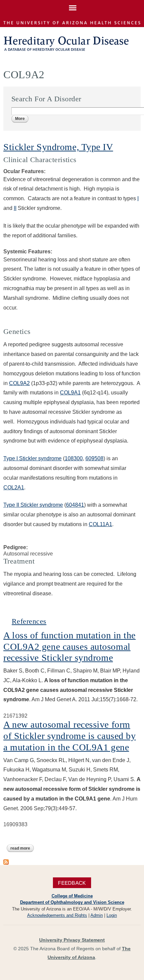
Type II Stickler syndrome (33, 505)
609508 (94, 458)
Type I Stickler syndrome (32, 458)
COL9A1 (70, 392)
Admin (96, 915)
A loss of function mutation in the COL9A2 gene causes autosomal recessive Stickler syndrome (69, 646)
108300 (74, 458)
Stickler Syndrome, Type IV (58, 147)
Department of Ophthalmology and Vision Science (72, 902)
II (15, 208)
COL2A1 (13, 487)
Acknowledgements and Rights (57, 915)
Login (111, 915)
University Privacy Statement (72, 940)
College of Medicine (72, 895)
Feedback (72, 883)
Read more (22, 848)
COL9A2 (19, 383)
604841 (75, 505)
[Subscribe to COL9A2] (6, 861)
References (29, 621)
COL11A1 (100, 524)
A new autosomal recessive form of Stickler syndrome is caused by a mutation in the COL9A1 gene (69, 735)
